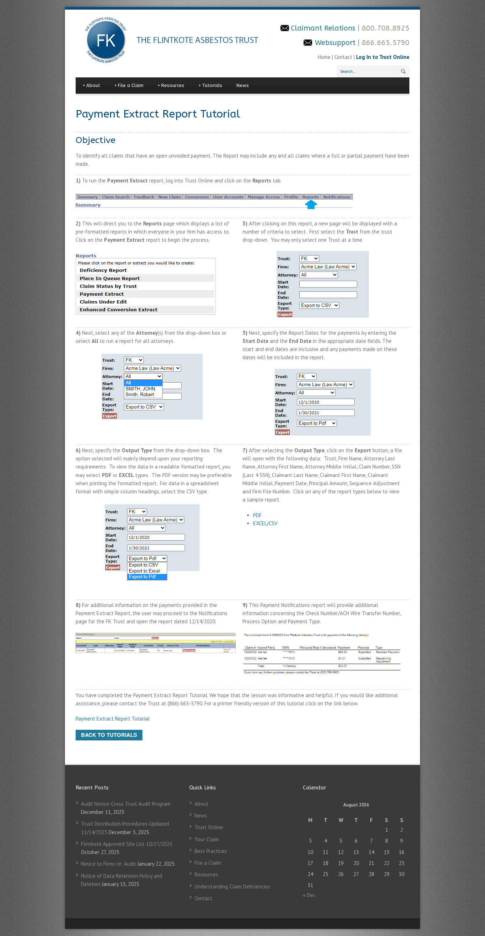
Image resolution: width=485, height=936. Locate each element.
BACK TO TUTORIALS (109, 735)
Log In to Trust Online (382, 57)
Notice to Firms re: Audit (108, 863)
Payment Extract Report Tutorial (113, 718)
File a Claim (128, 85)
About (91, 85)
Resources (171, 85)
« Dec (309, 895)
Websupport (335, 43)
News (242, 85)
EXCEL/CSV (265, 523)
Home (325, 57)
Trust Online (209, 827)
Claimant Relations (324, 28)
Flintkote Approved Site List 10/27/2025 (126, 844)
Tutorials (210, 85)
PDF (257, 515)
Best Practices (211, 851)
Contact (343, 57)
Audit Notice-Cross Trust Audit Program (125, 803)
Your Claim (207, 839)
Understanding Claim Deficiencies (232, 886)
